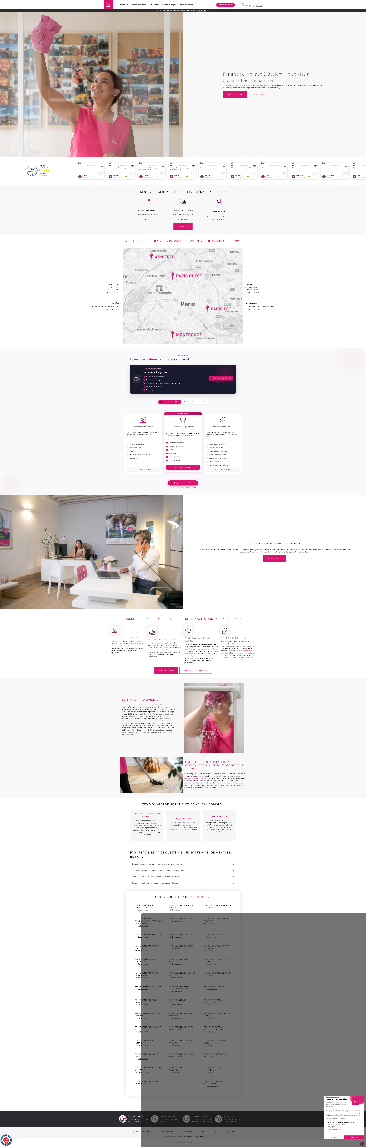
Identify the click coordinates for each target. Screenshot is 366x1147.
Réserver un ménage (226, 5)
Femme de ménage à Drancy (182, 935)
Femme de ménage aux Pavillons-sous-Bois (179, 988)
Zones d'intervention (138, 5)
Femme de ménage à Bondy (181, 920)
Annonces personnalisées (334, 1129)
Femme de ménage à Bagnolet (217, 906)
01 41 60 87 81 (115, 309)
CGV (203, 1131)
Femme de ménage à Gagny (181, 947)
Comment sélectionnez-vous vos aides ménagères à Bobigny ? (155, 883)
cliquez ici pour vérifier (197, 1136)
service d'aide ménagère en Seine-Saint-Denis (251, 85)
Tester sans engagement (222, 378)
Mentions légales (187, 1131)
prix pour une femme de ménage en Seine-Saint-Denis (144, 705)
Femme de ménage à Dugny (216, 935)
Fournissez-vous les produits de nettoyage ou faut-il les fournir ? (156, 877)
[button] (239, 826)
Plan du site (230, 1131)
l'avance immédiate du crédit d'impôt (197, 778)
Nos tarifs (154, 5)
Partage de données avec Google (336, 1124)
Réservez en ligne (235, 94)
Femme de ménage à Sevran (181, 1055)
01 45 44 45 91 (254, 293)
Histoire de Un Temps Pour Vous (141, 1131)
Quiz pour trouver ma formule (184, 483)
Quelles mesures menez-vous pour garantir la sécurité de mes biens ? (158, 871)
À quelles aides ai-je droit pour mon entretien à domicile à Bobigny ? (157, 864)
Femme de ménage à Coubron (148, 935)
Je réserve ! (183, 227)
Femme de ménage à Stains (216, 1055)
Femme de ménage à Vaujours (148, 1082)
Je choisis (334, 1137)
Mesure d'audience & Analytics (335, 1128)
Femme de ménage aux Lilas (216, 987)
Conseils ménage (168, 5)
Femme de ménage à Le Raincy (217, 974)
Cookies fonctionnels (332, 1126)
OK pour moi (354, 1137)
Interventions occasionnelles (196, 402)
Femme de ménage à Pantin (181, 1028)
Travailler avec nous (186, 5)
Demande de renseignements (195, 670)
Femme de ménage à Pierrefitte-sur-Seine (214, 1029)
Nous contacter (260, 94)
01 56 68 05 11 (115, 293)
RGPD (215, 1131)
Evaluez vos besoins (167, 1131)
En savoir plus (201, 11)
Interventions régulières (171, 402)
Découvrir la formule (143, 469)
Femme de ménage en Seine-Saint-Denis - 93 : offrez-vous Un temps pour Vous (148, 922)
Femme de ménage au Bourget (148, 987)
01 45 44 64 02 (254, 309)
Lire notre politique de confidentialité (335, 1118)
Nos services (123, 5)
